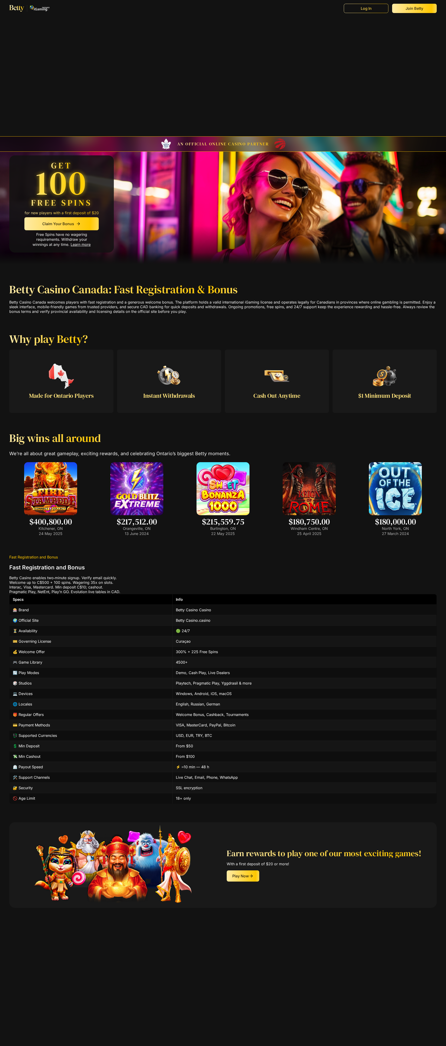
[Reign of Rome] (309, 513)
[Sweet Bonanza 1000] (223, 513)
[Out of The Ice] (395, 513)
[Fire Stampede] (50, 513)
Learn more (81, 244)
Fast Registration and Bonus (33, 557)
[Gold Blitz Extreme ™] (136, 513)
